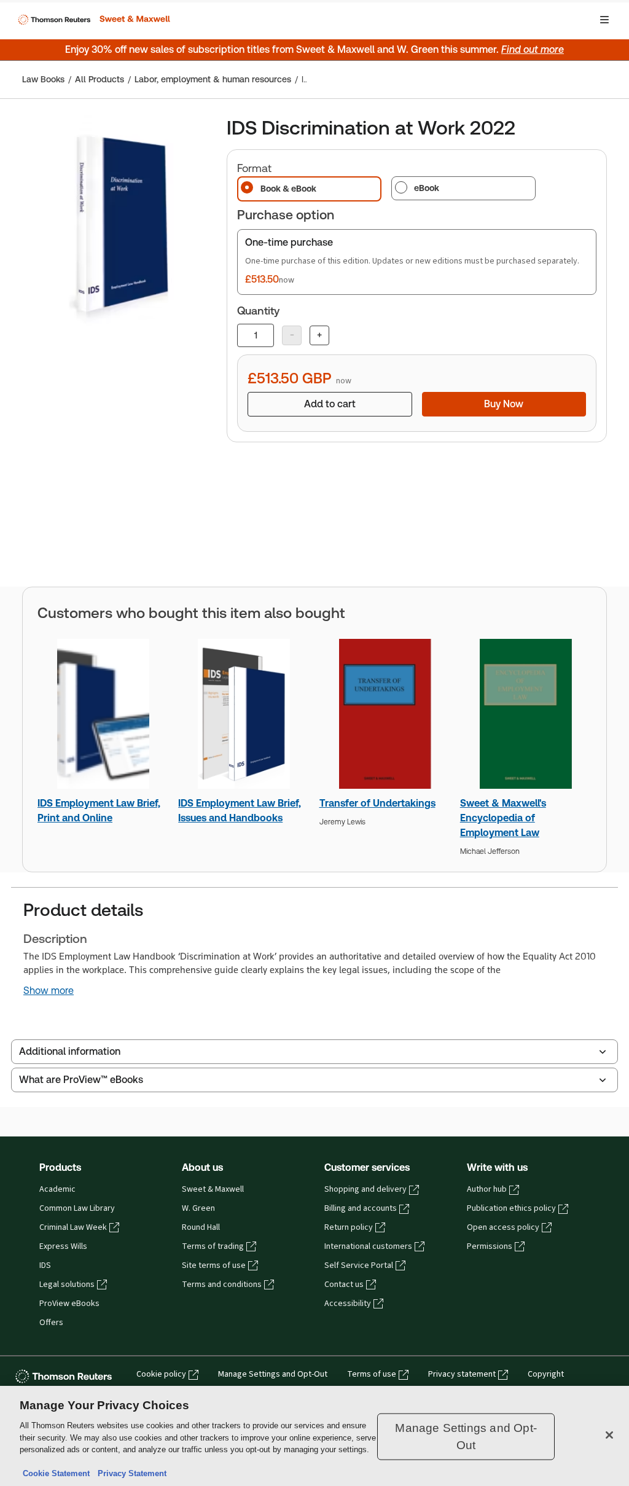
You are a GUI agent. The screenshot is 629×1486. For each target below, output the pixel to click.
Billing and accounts (360, 1208)
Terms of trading (213, 1246)
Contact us (344, 1284)
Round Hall (201, 1227)
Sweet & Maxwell (213, 1189)
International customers (368, 1246)
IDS (45, 1265)
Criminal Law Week (73, 1227)
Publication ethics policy (511, 1208)
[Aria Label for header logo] (92, 20)
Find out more (532, 49)
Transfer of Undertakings (377, 803)
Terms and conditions (222, 1284)
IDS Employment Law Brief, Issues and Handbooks (239, 810)
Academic (57, 1189)
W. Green (198, 1208)
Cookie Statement (56, 1473)
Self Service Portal (358, 1265)
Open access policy (503, 1227)
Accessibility (347, 1303)
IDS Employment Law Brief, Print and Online (98, 810)
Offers (51, 1322)
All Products (99, 79)
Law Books (43, 79)
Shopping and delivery (365, 1189)
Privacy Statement (129, 1473)
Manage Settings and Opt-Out (272, 1374)
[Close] (609, 1435)
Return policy (348, 1227)
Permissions (489, 1246)
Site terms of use (214, 1265)
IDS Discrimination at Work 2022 (304, 79)
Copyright (546, 1374)
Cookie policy (161, 1374)
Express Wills (63, 1246)
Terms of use (371, 1374)
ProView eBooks (69, 1303)
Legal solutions (67, 1284)
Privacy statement (462, 1374)
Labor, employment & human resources (213, 79)
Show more (48, 990)
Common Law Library (77, 1208)
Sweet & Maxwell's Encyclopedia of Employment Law (503, 818)
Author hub (487, 1189)
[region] (314, 1436)
